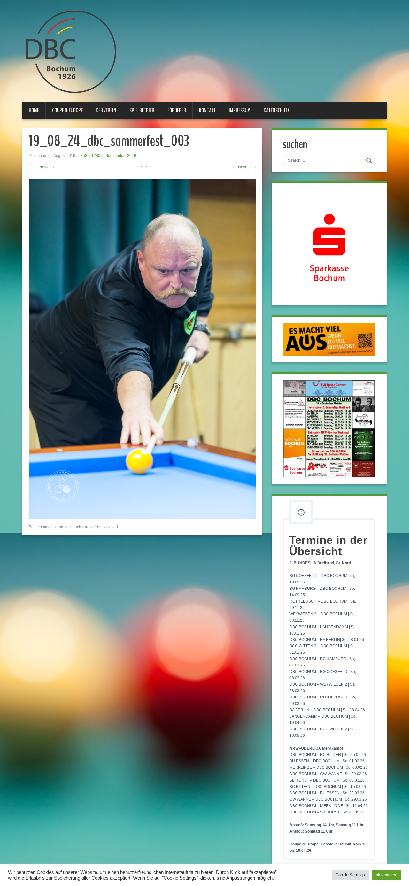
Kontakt (207, 110)
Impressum (240, 110)
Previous (44, 167)
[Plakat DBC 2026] (329, 428)
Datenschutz (276, 110)
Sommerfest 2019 (120, 155)
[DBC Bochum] (70, 51)
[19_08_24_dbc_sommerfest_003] (142, 348)
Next (244, 167)
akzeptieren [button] (386, 875)
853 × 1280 (90, 155)
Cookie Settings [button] (350, 875)
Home (34, 110)
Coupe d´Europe (67, 110)
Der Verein (106, 110)
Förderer (176, 110)
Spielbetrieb (141, 110)
